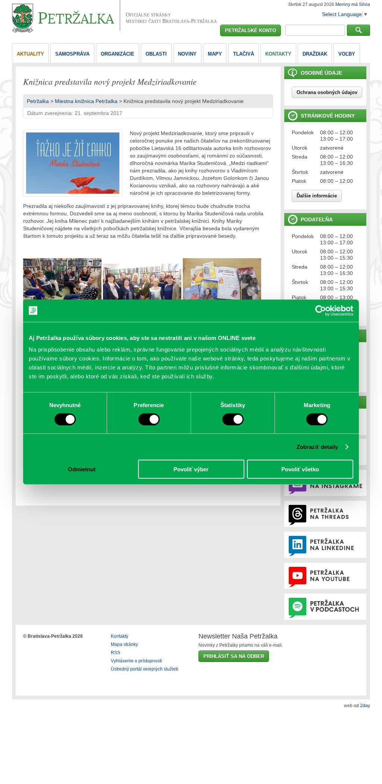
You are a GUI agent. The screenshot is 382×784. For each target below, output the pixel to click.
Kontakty (119, 636)
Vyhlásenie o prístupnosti (136, 660)
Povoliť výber (191, 469)
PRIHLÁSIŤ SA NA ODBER (233, 656)
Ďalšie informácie (317, 196)
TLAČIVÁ (243, 54)
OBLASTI (156, 54)
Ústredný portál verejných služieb (144, 669)
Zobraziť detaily (317, 446)
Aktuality (30, 54)
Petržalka (38, 101)
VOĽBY (346, 54)
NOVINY (187, 54)
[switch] (149, 419)
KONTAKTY (278, 54)
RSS (115, 652)
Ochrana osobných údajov (327, 92)
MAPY (215, 54)
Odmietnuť (82, 469)
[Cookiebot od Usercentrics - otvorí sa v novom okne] (320, 310)
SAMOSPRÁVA (72, 54)
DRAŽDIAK (315, 54)
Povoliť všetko (300, 469)
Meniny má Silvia (352, 4)
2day (365, 705)
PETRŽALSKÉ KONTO (250, 30)
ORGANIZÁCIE (117, 54)
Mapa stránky (124, 644)
